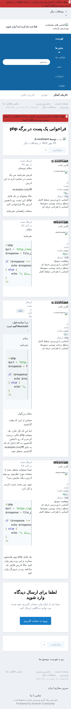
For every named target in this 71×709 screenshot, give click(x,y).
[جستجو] (6, 62)
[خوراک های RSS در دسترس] (4, 671)
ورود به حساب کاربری (35, 620)
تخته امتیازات (59, 71)
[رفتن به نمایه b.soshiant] (62, 141)
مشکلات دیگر (31, 143)
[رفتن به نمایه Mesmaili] (60, 240)
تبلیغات (61, 85)
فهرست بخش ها (59, 43)
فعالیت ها (60, 57)
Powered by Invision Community (35, 703)
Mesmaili (61, 222)
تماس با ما (35, 695)
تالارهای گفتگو (61, 94)
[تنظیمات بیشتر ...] (6, 162)
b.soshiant (42, 139)
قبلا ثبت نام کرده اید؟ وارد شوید (21, 26)
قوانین (44, 94)
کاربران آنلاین (27, 94)
